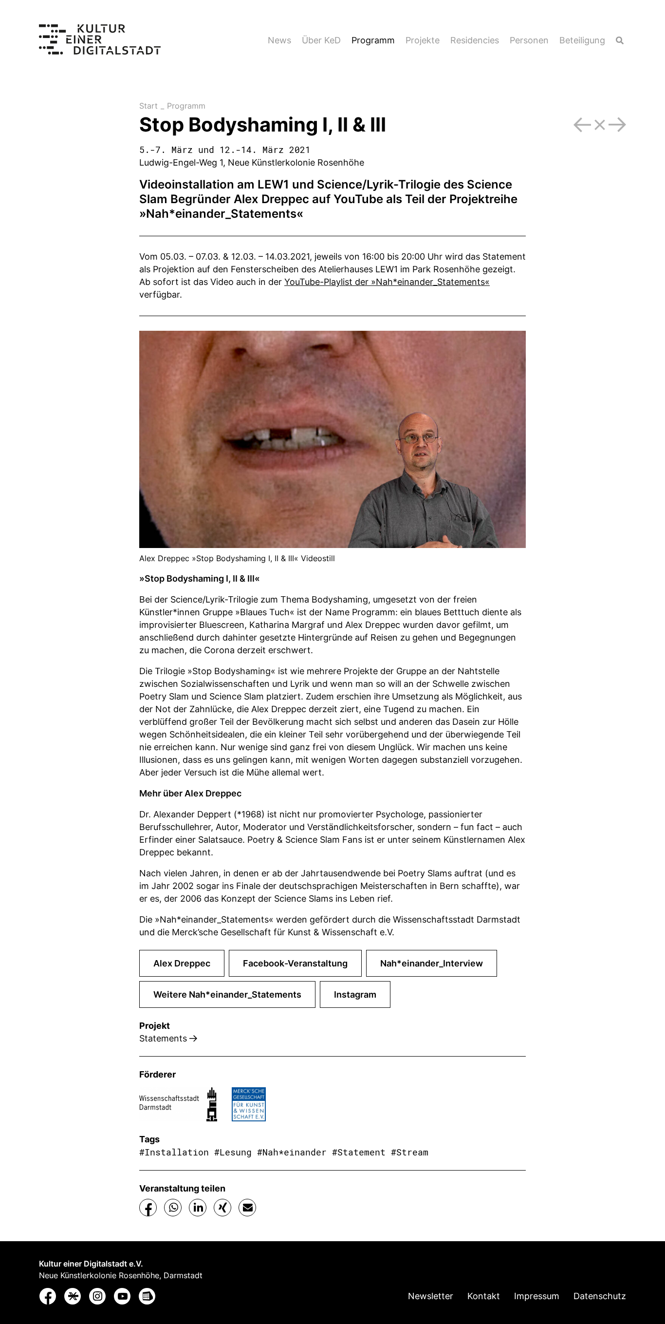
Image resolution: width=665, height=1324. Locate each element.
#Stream (409, 1152)
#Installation (174, 1152)
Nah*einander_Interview (431, 963)
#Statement (359, 1152)
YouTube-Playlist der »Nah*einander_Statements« (387, 282)
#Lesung (233, 1152)
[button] (148, 1207)
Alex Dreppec (271, 199)
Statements (164, 1038)
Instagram (355, 994)
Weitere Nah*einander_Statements (227, 994)
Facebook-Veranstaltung (295, 963)
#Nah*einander (292, 1152)
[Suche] (619, 40)
